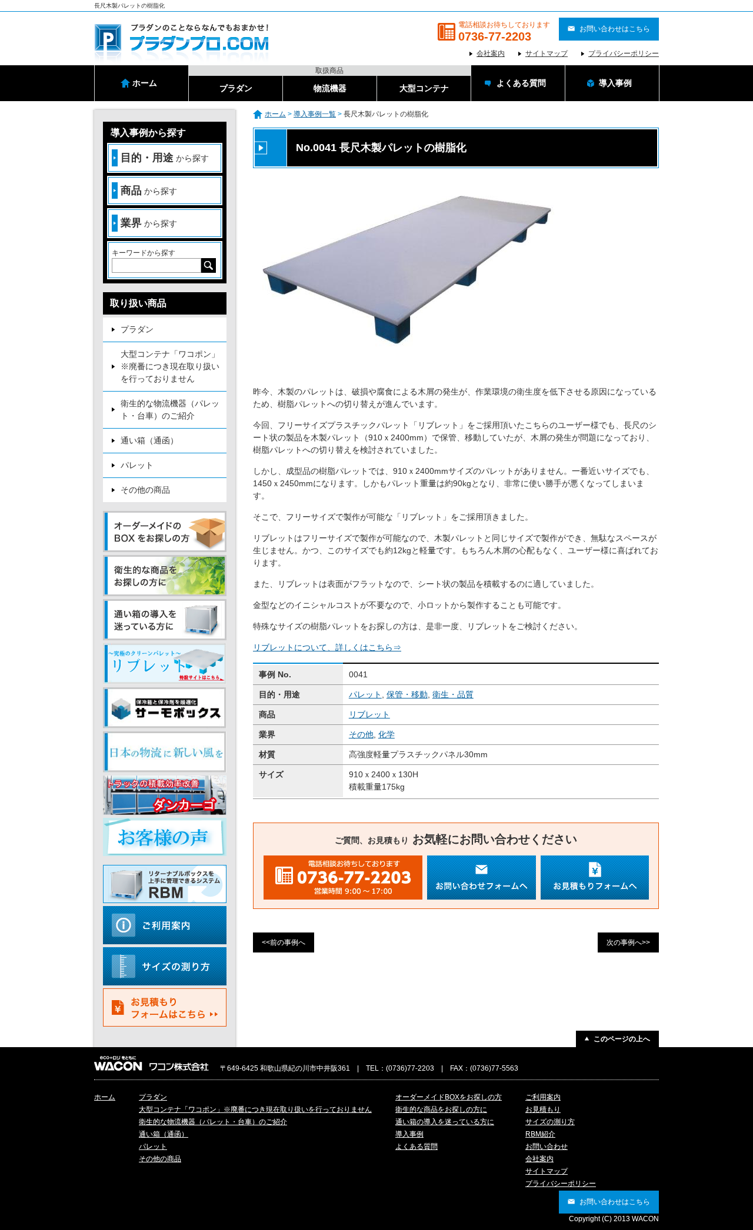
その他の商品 (145, 489)
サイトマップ (546, 53)
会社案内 (491, 53)
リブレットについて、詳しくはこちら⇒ (327, 647)
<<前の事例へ (283, 942)
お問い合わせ (546, 1146)
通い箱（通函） (149, 440)
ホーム (275, 114)
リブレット (369, 714)
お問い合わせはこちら (614, 29)
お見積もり (543, 1109)
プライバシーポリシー (623, 53)
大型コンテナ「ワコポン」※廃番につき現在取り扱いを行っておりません (170, 366)
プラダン (137, 329)
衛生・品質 (453, 694)
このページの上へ (622, 1039)
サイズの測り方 (550, 1122)
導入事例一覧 (315, 114)
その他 (361, 734)
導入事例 (409, 1134)
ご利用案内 (543, 1097)
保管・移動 (407, 694)
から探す (165, 157)
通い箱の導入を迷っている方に (444, 1122)
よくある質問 (416, 1146)
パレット (365, 694)
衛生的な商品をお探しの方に (441, 1109)
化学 (386, 734)
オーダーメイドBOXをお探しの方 (448, 1097)
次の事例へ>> (628, 942)
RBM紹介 (540, 1134)
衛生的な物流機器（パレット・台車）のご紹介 (170, 409)
